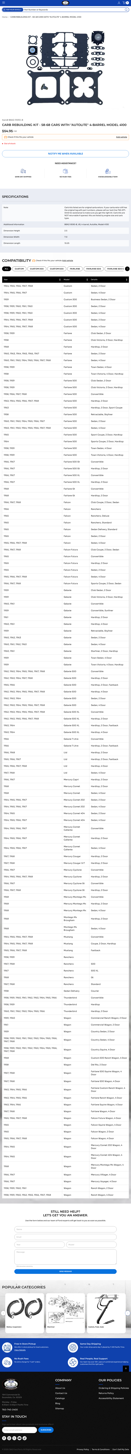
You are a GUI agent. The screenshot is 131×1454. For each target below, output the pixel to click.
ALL (6, 269)
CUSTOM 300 (37, 269)
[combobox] (76, 9)
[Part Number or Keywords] (126, 9)
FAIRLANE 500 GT (116, 269)
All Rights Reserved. (32, 1449)
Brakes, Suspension (14, 1327)
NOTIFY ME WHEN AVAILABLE (65, 153)
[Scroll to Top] (126, 1369)
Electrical (50, 1327)
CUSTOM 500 (57, 269)
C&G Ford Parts (16, 1449)
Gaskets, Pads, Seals (96, 1327)
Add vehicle (121, 137)
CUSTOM (19, 269)
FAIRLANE (75, 269)
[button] (12, 9)
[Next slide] (127, 1313)
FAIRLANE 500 (93, 269)
